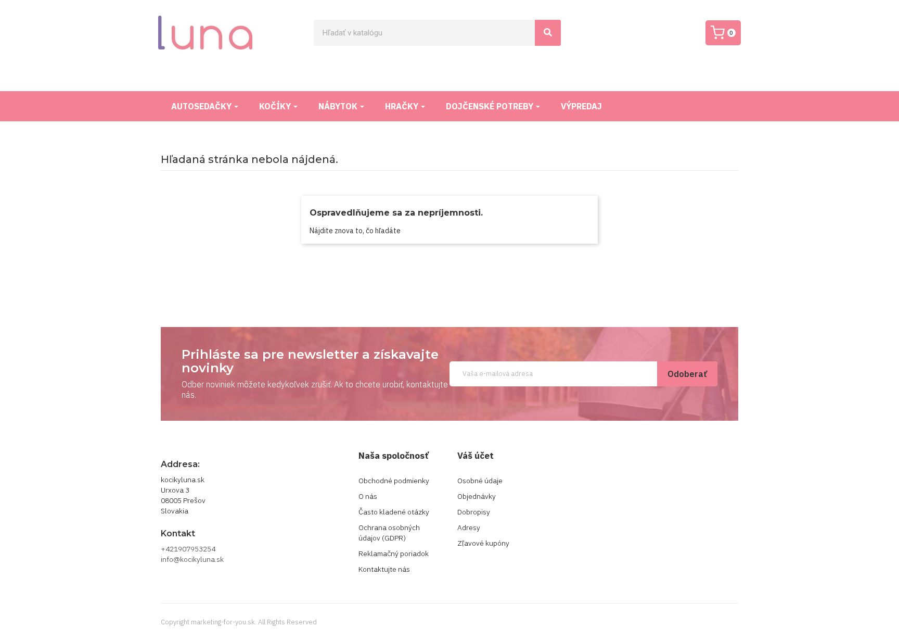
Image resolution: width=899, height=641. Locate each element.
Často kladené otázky (393, 512)
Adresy (468, 527)
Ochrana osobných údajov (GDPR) (389, 533)
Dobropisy (473, 512)
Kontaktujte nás (384, 569)
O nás (367, 496)
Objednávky (476, 496)
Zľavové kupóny (483, 543)
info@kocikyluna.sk (192, 559)
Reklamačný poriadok (393, 553)
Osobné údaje (480, 480)
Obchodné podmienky (393, 480)
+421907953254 (188, 549)
